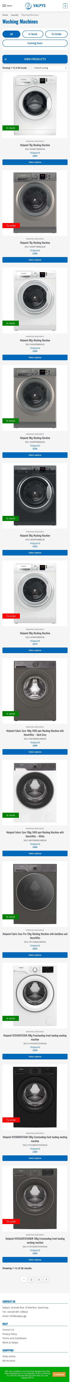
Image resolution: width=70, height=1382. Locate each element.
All (11, 34)
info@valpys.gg (18, 1316)
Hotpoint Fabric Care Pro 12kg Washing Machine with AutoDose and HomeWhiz (35, 936)
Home (5, 14)
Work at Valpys (10, 1342)
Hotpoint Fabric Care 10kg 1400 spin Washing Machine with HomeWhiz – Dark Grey (35, 733)
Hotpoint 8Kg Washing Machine (35, 340)
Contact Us (8, 1329)
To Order (56, 34)
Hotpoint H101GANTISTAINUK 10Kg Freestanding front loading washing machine (35, 1240)
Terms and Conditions (14, 1338)
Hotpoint (35, 152)
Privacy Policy (9, 1333)
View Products (35, 59)
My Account (8, 1360)
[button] (65, 5)
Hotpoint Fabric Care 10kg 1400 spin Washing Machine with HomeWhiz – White (35, 834)
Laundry (14, 14)
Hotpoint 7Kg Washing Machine (35, 145)
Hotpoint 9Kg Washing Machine (35, 438)
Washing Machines (35, 141)
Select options (35, 162)
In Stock (32, 34)
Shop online (8, 1356)
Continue (59, 1374)
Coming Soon (35, 43)
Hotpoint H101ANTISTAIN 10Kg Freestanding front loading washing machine (35, 1037)
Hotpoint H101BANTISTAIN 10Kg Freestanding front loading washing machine (35, 1139)
